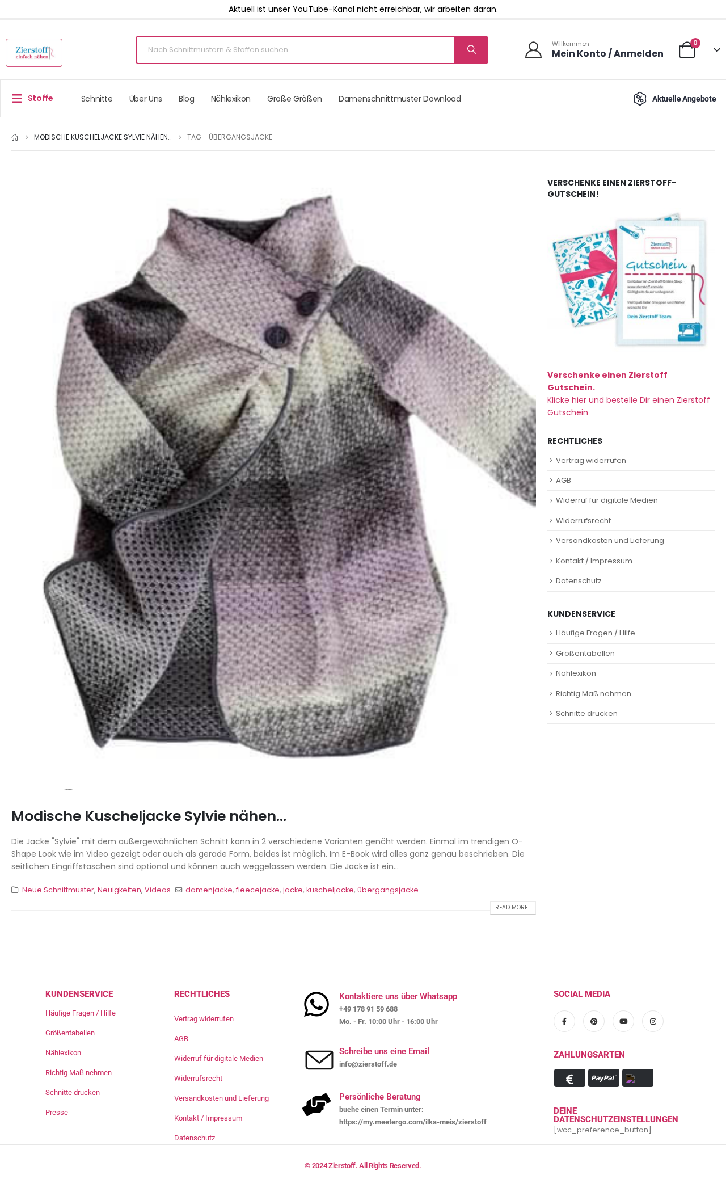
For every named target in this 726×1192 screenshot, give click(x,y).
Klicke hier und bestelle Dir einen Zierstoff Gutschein (628, 393)
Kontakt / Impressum (594, 560)
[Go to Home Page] (14, 137)
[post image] (273, 484)
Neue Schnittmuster (58, 890)
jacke (293, 890)
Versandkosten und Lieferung (610, 540)
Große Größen (294, 98)
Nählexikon (231, 98)
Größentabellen (585, 653)
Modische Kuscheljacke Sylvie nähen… (148, 816)
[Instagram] (653, 1021)
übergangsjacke (388, 890)
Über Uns (145, 98)
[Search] (470, 50)
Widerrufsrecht (583, 520)
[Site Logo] (34, 53)
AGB (563, 480)
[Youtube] (623, 1021)
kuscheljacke (330, 890)
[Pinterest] (594, 1021)
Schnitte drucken (587, 713)
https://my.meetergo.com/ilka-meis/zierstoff (413, 1122)
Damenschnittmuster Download (400, 98)
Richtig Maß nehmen (593, 693)
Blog (187, 98)
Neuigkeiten (119, 890)
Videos (158, 890)
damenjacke (209, 890)
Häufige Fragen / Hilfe (595, 632)
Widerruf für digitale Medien (607, 500)
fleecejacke (258, 890)
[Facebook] (564, 1021)
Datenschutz (579, 580)
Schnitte (97, 98)
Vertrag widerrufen (591, 460)
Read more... (513, 907)
